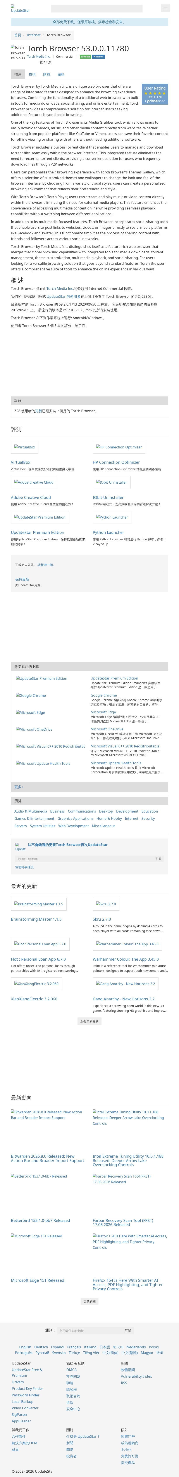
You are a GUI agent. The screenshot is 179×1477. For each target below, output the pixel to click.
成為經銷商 (129, 1443)
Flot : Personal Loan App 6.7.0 (38, 959)
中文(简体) (110, 1352)
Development (127, 811)
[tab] (18, 74)
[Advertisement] (89, 361)
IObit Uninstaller (108, 497)
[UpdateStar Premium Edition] (39, 517)
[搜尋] (138, 8)
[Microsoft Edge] (31, 712)
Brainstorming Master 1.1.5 (36, 919)
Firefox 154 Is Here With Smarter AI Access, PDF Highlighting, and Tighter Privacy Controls (128, 1285)
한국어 (118, 1347)
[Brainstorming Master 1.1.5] (38, 903)
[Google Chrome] (32, 695)
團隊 (69, 1449)
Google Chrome (104, 695)
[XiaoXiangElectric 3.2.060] (36, 983)
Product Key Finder (27, 1388)
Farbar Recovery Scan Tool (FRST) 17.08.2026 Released (123, 1222)
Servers (20, 825)
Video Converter (25, 1408)
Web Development (73, 825)
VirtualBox (20, 462)
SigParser (20, 1414)
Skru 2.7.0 (102, 919)
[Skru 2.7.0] (106, 903)
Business (57, 811)
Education (149, 811)
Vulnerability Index (136, 1376)
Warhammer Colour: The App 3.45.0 (126, 959)
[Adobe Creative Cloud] (33, 482)
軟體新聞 (128, 1369)
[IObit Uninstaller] (111, 482)
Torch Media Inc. (39, 56)
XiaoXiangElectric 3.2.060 (34, 998)
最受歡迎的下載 (26, 666)
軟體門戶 (128, 1436)
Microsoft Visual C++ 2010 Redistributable (125, 746)
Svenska (59, 1352)
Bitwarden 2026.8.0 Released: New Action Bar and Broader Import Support (47, 1158)
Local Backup (22, 1401)
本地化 (126, 1449)
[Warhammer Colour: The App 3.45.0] (127, 943)
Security (148, 818)
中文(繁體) (130, 1352)
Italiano (90, 1347)
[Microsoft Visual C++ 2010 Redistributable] (51, 746)
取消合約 (73, 1396)
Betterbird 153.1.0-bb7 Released (40, 1220)
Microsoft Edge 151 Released (37, 1280)
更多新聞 (89, 1301)
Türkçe (74, 1352)
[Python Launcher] (112, 517)
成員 (15, 1449)
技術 (32, 74)
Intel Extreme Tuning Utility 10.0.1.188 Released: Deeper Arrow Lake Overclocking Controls (128, 1160)
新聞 (69, 1443)
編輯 (61, 74)
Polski (154, 1347)
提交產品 (128, 1462)
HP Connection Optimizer (116, 462)
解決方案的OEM (24, 1443)
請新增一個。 (47, 565)
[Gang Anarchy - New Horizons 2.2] (125, 983)
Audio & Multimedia (30, 811)
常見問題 (73, 1376)
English (25, 1347)
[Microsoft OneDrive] (35, 729)
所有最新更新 (89, 1021)
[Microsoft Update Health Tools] (44, 763)
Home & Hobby (109, 818)
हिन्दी (160, 1352)
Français (74, 1347)
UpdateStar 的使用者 (64, 296)
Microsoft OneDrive (107, 729)
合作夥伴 (19, 1436)
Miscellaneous (103, 825)
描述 (17, 74)
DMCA (71, 1369)
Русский (42, 1352)
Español (57, 1347)
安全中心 (73, 1408)
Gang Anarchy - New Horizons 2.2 (124, 998)
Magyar (147, 1352)
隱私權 (71, 1389)
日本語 (105, 1347)
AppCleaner (21, 1421)
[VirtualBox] (24, 446)
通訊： (50, 1330)
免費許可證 (129, 1456)
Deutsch (41, 1347)
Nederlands (136, 1347)
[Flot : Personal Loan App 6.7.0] (40, 943)
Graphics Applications (75, 818)
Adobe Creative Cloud (31, 497)
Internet (131, 818)
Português (24, 1352)
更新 (38, 410)
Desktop (106, 811)
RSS (124, 1382)
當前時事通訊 (24, 867)
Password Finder (26, 1395)
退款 (69, 1402)
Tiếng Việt (91, 1352)
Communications (82, 811)
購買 (46, 74)
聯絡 (69, 1382)
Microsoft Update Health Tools (116, 763)
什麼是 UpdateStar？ (83, 1436)
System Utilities (42, 825)
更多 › (18, 786)
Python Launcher (108, 532)
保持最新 (22, 579)
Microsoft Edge (103, 712)
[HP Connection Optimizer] (119, 446)
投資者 (71, 1456)
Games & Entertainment (34, 818)
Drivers (18, 1382)
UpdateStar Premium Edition (37, 532)
